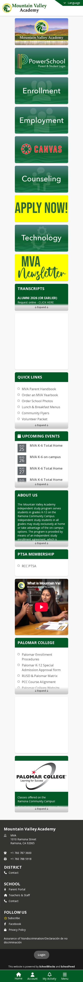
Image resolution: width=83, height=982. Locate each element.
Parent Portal (17, 889)
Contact (14, 872)
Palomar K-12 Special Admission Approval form (41, 667)
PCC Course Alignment (39, 682)
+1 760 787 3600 (20, 853)
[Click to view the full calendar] (20, 436)
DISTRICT (13, 867)
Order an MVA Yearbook (40, 395)
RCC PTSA (29, 566)
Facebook (15, 924)
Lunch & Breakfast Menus (41, 407)
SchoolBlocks (47, 966)
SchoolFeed (68, 966)
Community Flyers (35, 413)
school (12, 883)
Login (41, 955)
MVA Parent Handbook (39, 389)
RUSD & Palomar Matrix (40, 676)
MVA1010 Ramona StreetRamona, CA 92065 (23, 839)
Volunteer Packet (34, 419)
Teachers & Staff (19, 895)
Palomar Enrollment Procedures (37, 656)
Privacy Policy (17, 930)
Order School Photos (37, 401)
